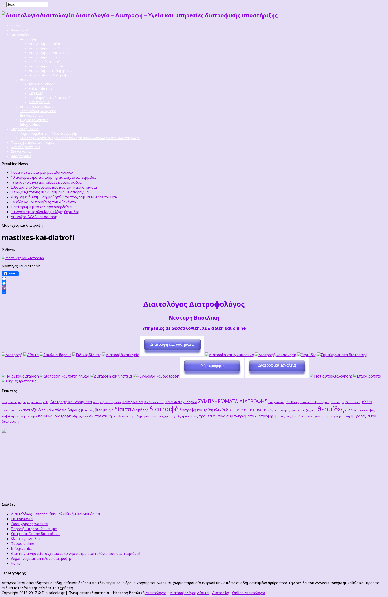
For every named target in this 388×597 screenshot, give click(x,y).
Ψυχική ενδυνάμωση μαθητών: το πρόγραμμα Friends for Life (64, 197)
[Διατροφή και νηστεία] (111, 376)
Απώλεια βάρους (42, 84)
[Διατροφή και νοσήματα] (172, 354)
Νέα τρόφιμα (39, 102)
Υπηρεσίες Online (25, 129)
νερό (34, 416)
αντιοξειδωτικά (37, 410)
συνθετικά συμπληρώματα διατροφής (141, 416)
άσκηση (336, 402)
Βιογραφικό (20, 30)
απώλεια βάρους (66, 410)
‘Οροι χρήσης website (29, 523)
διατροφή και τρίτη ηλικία (202, 410)
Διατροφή (28, 39)
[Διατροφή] (12, 354)
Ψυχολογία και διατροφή (49, 75)
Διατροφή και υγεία (44, 43)
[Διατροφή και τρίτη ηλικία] (64, 376)
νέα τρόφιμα (22, 416)
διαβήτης (140, 410)
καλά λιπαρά (355, 410)
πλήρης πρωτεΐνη (83, 416)
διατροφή (164, 408)
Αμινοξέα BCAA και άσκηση (34, 216)
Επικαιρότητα (31, 115)
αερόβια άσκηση (351, 402)
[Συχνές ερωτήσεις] (19, 381)
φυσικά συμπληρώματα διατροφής (243, 416)
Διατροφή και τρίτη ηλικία (50, 70)
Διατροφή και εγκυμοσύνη (50, 52)
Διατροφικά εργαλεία (37, 106)
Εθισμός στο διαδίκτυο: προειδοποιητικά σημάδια (54, 187)
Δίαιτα (25, 79)
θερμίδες (330, 408)
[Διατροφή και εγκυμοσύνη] (229, 354)
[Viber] (194, 287)
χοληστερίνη (323, 416)
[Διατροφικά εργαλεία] (277, 376)
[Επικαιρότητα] (367, 376)
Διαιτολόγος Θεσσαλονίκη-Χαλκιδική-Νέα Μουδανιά (55, 513)
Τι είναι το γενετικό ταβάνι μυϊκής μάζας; (46, 182)
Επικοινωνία (21, 151)
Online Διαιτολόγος (249, 592)
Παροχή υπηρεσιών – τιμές (32, 142)
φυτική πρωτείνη (302, 416)
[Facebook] (194, 279)
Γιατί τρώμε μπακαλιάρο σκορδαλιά (41, 206)
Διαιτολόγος (156, 592)
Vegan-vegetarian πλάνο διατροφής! (49, 133)
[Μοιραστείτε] (194, 292)
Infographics (30, 124)
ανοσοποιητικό (12, 410)
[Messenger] (194, 283)
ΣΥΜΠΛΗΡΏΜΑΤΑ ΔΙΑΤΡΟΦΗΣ (232, 401)
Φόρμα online (22, 543)
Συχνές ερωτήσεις (34, 120)
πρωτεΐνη (103, 416)
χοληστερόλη (342, 416)
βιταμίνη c (104, 410)
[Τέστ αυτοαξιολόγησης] (331, 376)
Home (16, 25)
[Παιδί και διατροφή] (20, 376)
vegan (22, 402)
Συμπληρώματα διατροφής (50, 97)
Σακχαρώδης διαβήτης (283, 402)
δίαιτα (122, 409)
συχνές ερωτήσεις (184, 416)
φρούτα (205, 416)
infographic (9, 402)
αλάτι (367, 401)
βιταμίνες (87, 410)
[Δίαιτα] (31, 354)
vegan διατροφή (38, 402)
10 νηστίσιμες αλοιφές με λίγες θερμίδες (45, 211)
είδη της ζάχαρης (278, 410)
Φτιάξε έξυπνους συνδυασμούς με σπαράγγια (50, 192)
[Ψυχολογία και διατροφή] (156, 376)
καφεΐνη (8, 416)
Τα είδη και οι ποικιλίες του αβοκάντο (43, 202)
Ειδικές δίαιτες (41, 88)
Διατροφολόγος (183, 592)
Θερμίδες (36, 93)
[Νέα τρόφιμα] (212, 376)
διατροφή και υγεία (246, 410)
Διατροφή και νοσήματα (48, 48)
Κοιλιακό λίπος (154, 402)
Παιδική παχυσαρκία (181, 401)
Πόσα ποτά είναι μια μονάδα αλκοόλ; (42, 172)
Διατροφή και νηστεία (46, 66)
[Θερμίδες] (306, 354)
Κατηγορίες (20, 34)
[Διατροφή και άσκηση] (275, 354)
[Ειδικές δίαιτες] (86, 354)
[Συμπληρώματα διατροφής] (342, 354)
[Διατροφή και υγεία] (120, 354)
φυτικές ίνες (283, 416)
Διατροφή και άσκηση (46, 57)
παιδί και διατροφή (54, 416)
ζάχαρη (311, 410)
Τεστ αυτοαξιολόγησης (38, 111)
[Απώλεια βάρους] (55, 354)
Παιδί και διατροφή (44, 61)
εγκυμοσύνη (298, 410)
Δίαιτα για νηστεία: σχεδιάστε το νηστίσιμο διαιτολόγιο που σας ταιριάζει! (80, 138)
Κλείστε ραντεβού (25, 147)
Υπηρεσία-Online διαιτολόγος (36, 533)
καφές (370, 410)
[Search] (3, 5)
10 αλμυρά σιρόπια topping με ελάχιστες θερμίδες (53, 177)
